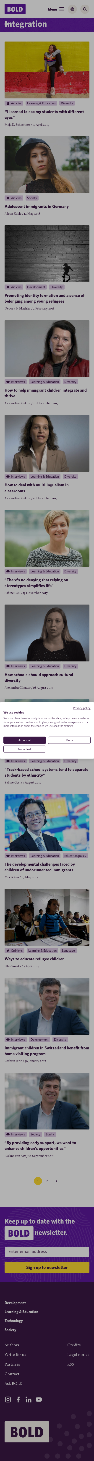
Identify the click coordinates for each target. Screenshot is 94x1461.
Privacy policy (82, 708)
